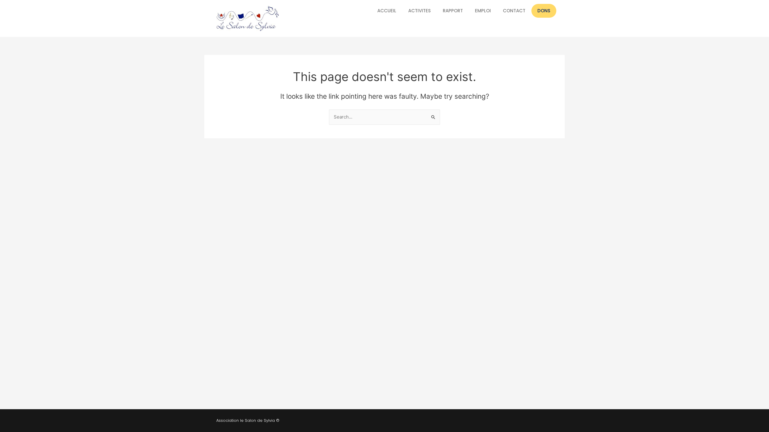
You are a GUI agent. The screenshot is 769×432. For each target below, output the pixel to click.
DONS (543, 11)
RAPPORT (453, 11)
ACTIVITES (419, 11)
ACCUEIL (386, 11)
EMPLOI (483, 11)
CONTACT (514, 11)
